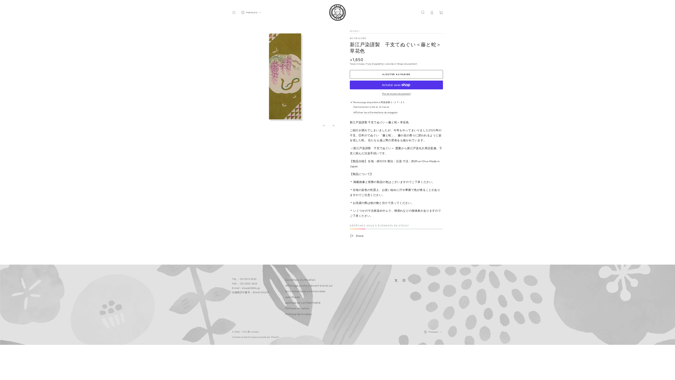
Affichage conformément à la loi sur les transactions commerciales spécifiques (309, 291)
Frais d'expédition (375, 63)
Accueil (354, 31)
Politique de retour (297, 308)
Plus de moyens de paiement (396, 93)
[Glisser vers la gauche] (324, 125)
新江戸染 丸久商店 (358, 38)
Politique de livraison (298, 314)
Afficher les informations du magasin (375, 112)
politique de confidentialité (303, 302)
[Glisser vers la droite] (333, 125)
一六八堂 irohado (250, 331)
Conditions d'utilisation (300, 279)
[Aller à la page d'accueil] (337, 12)
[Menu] (234, 12)
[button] (422, 12)
